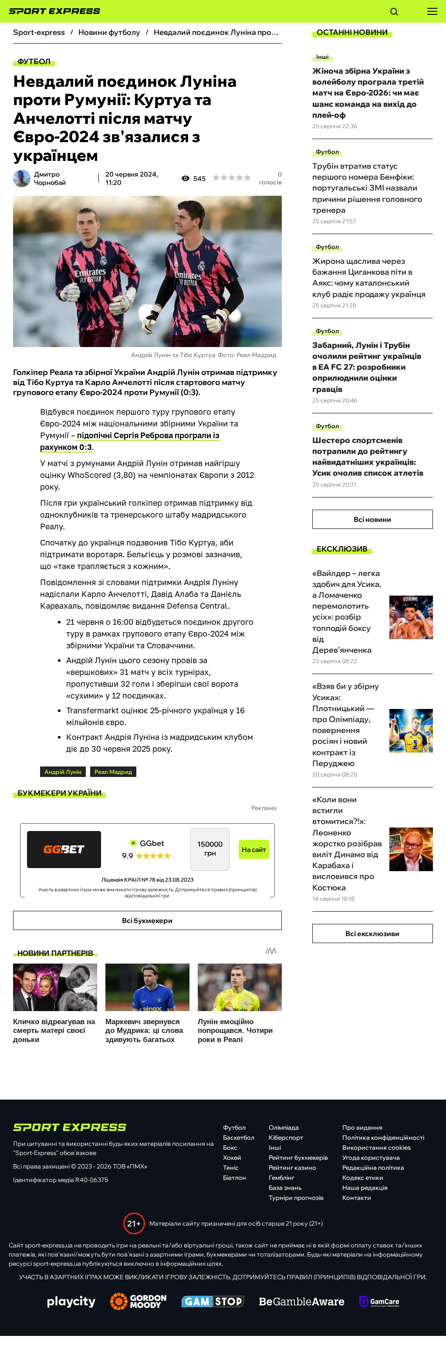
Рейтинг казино (292, 1168)
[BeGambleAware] (302, 1302)
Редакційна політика (373, 1168)
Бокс (230, 1147)
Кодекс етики (362, 1178)
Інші (322, 57)
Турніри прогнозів (296, 1198)
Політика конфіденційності (383, 1137)
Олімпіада (284, 1127)
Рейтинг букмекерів (298, 1158)
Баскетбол (238, 1137)
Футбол (34, 61)
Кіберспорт (286, 1137)
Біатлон (234, 1178)
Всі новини (372, 519)
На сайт (254, 849)
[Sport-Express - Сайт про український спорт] (50, 11)
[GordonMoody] (138, 1302)
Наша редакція (365, 1188)
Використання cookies (376, 1147)
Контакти (356, 1198)
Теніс (231, 1168)
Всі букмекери (147, 920)
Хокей (232, 1158)
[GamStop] (212, 1302)
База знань (285, 1188)
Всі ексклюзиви (372, 933)
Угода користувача (371, 1158)
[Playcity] (71, 1302)
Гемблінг (281, 1178)
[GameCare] (379, 1302)
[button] (394, 13)
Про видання (362, 1127)
